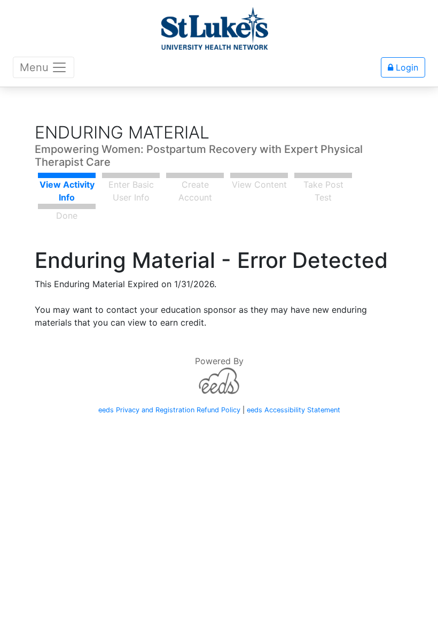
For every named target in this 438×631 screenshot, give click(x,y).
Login (405, 67)
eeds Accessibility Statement (293, 410)
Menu (34, 67)
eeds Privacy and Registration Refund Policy (169, 410)
